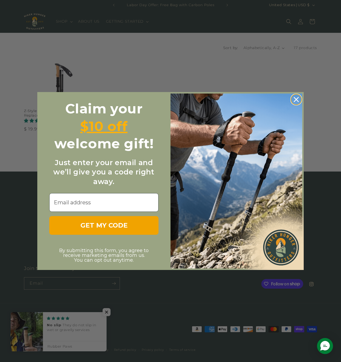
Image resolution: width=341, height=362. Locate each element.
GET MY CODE (104, 225)
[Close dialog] (296, 99)
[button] (325, 346)
